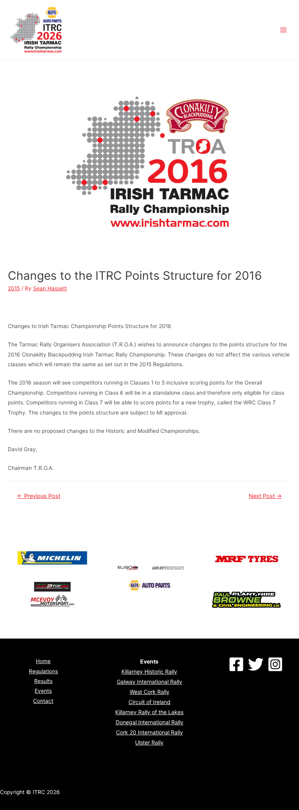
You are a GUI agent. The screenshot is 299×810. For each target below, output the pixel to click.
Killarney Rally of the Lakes (149, 712)
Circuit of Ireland (149, 702)
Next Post (265, 495)
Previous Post (38, 495)
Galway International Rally (149, 681)
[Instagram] (275, 664)
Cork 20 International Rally (149, 732)
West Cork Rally (149, 691)
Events (43, 691)
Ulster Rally (149, 742)
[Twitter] (256, 664)
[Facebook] (236, 664)
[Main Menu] (284, 30)
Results (43, 681)
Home (43, 661)
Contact (43, 701)
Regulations (43, 671)
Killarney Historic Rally (149, 671)
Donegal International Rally (149, 722)
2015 (14, 288)
